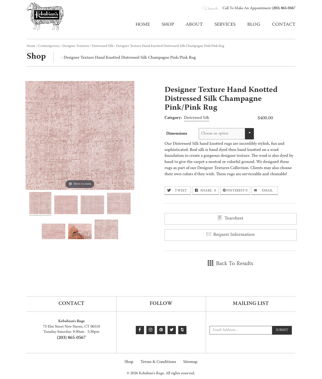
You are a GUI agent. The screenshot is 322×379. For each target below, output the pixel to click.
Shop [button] (168, 24)
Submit (282, 330)
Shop (128, 362)
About (194, 24)
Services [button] (225, 24)
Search (212, 9)
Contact (283, 24)
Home (143, 24)
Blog (253, 24)
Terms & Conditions (158, 362)
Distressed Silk (102, 46)
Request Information (233, 234)
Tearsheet (233, 218)
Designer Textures (75, 46)
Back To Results (234, 264)
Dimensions (176, 133)
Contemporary (49, 46)
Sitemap (190, 362)
